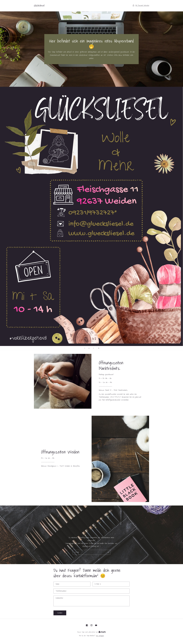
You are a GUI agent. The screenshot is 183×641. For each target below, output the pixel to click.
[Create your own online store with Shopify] (102, 632)
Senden (59, 613)
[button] (140, 5)
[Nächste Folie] (93, 348)
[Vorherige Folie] (85, 348)
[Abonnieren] (108, 552)
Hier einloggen (100, 636)
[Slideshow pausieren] (98, 348)
